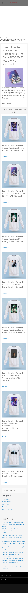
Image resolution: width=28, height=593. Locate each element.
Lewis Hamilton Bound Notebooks (11, 37)
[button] (2, 3)
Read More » (5, 156)
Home (1, 37)
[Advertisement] (14, 21)
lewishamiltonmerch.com (16, 589)
